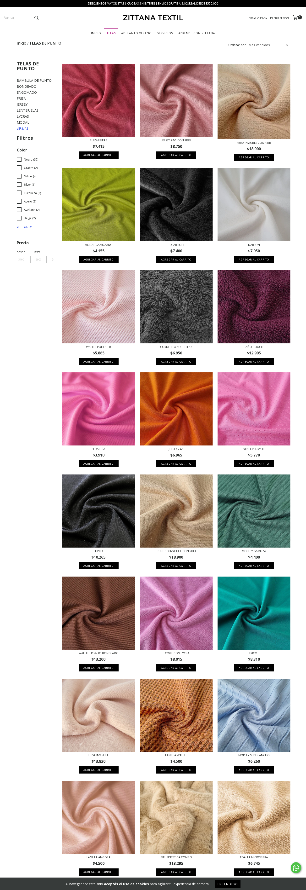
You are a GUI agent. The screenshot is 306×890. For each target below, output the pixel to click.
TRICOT (254, 653)
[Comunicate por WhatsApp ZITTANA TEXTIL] (296, 867)
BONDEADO (26, 86)
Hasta (36, 252)
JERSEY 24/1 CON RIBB (176, 140)
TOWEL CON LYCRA (176, 653)
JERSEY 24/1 (176, 449)
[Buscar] (36, 17)
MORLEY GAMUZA (254, 551)
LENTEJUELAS (27, 110)
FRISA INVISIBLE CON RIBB (254, 143)
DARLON (254, 245)
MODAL (23, 122)
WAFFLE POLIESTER (98, 347)
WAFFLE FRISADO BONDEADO (99, 653)
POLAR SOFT (176, 245)
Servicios (165, 33)
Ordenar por (237, 45)
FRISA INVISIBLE (98, 755)
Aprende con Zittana (196, 33)
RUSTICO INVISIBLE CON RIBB (176, 551)
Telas (111, 33)
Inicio (96, 33)
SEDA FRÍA (98, 449)
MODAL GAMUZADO (99, 245)
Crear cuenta (258, 18)
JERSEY (22, 104)
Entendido (228, 884)
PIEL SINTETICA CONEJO (176, 857)
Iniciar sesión (279, 18)
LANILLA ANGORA (98, 857)
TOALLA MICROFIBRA (254, 857)
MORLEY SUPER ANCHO (254, 755)
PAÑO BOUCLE (254, 347)
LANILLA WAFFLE (176, 755)
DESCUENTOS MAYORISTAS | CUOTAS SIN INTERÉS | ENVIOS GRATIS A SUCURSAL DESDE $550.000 (153, 3)
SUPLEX (99, 551)
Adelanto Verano (136, 33)
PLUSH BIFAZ (98, 140)
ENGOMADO (27, 92)
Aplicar (52, 259)
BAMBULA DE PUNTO (34, 80)
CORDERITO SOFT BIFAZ (176, 347)
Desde (21, 252)
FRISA (21, 98)
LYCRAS (23, 116)
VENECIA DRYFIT (254, 449)
